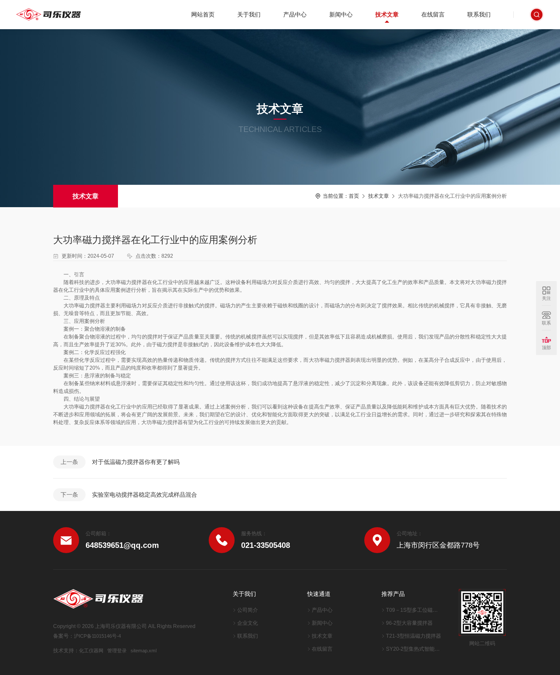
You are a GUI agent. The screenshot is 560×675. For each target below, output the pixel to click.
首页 (354, 196)
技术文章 (387, 14)
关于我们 (249, 14)
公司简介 (247, 610)
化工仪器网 (91, 650)
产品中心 (295, 14)
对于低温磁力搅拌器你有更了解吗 (136, 462)
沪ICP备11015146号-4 (97, 636)
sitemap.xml (144, 650)
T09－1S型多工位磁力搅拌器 (414, 610)
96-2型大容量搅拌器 (409, 623)
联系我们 (479, 14)
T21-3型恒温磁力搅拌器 (413, 636)
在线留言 (433, 14)
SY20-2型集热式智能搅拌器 (414, 649)
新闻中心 (341, 14)
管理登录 (117, 650)
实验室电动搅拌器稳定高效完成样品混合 (144, 494)
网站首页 (203, 14)
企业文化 (247, 623)
